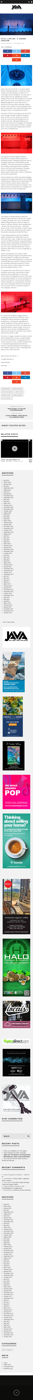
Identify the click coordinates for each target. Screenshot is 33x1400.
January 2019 (7, 547)
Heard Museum (17, 388)
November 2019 (8, 528)
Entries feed (7, 1365)
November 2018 (8, 551)
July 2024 (6, 480)
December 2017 (8, 568)
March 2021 (7, 503)
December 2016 (8, 590)
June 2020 (7, 515)
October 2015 (8, 613)
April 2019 (7, 542)
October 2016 (8, 593)
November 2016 (8, 591)
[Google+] (25, 51)
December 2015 (8, 609)
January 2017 (7, 588)
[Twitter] (16, 51)
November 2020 (8, 509)
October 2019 (8, 530)
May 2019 (7, 540)
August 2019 (7, 534)
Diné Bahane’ (6, 388)
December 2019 (8, 526)
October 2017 (8, 572)
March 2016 (7, 603)
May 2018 (7, 559)
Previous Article (16, 406)
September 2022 (8, 488)
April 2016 (7, 601)
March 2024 (7, 482)
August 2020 (7, 513)
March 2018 (7, 563)
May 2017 (7, 580)
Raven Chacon (17, 395)
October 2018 (8, 553)
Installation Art (7, 391)
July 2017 (6, 576)
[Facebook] (7, 51)
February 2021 (8, 505)
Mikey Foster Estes (6, 43)
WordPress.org (8, 1368)
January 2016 (7, 607)
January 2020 (7, 524)
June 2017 (7, 578)
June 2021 (7, 499)
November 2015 (8, 611)
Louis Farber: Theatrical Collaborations (17, 416)
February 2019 (8, 545)
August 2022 (7, 490)
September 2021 (8, 497)
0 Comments (8, 47)
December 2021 (8, 496)
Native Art (19, 391)
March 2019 (7, 543)
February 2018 (8, 565)
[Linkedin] (25, 55)
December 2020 (8, 507)
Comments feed (8, 1366)
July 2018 (6, 555)
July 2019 (6, 536)
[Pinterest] (7, 55)
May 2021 (7, 501)
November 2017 (8, 570)
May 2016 (7, 599)
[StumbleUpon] (16, 55)
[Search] (29, 2)
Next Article (16, 413)
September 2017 (8, 574)
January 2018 (7, 567)
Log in (5, 1363)
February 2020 (8, 522)
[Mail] (16, 59)
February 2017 (8, 586)
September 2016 (8, 595)
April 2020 (7, 519)
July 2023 (6, 486)
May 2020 (7, 517)
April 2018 (7, 561)
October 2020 (8, 511)
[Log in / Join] (31, 2)
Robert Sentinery (6, 461)
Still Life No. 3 (7, 398)
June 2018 (7, 557)
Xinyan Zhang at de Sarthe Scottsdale (15, 1153)
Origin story (6, 395)
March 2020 (7, 520)
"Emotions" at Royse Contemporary (16, 409)
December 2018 (8, 549)
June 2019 (7, 538)
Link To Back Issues (8, 622)
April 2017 (7, 582)
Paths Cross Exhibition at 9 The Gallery (15, 1151)
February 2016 (8, 605)
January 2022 (7, 494)
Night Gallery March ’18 (10, 459)
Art (2, 47)
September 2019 (8, 532)
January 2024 (7, 484)
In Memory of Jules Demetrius (22, 1190)
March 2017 (7, 584)
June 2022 (7, 492)
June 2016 (7, 597)
